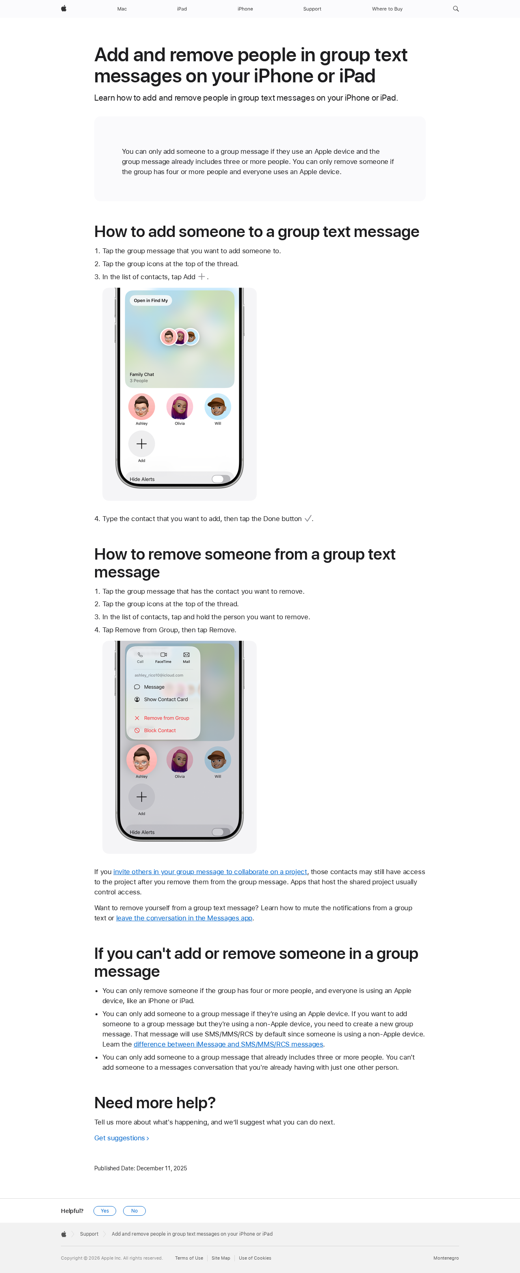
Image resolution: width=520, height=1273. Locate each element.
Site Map (221, 1258)
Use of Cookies (255, 1258)
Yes (105, 1211)
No (134, 1211)
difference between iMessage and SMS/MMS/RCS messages (228, 1044)
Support (89, 1234)
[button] (456, 9)
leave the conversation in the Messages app (184, 918)
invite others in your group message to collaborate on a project (210, 872)
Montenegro (446, 1258)
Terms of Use (189, 1258)
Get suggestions (119, 1138)
